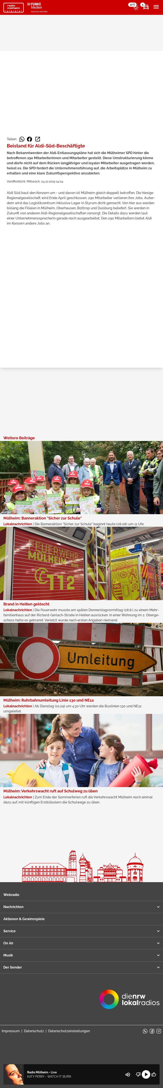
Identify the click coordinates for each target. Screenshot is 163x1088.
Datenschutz (34, 1031)
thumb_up (153, 1074)
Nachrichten (13, 907)
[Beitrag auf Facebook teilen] (29, 139)
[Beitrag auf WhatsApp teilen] (21, 139)
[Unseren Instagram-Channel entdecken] (158, 1031)
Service (9, 931)
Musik (8, 955)
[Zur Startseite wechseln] (13, 8)
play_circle (146, 1074)
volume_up (128, 1075)
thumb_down (138, 1074)
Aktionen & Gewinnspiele (24, 919)
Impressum (11, 1031)
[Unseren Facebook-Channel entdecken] (152, 1031)
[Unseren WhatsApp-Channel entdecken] (145, 1031)
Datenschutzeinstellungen (69, 1031)
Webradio (11, 895)
